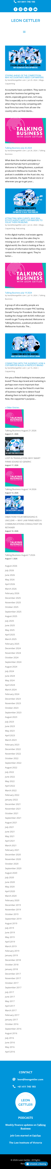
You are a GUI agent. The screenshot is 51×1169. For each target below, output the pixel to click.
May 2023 (10, 730)
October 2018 (11, 964)
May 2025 (10, 630)
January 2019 (11, 955)
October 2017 (11, 983)
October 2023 (11, 707)
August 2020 (11, 872)
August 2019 (11, 923)
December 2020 (13, 854)
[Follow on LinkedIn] (25, 9)
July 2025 (9, 620)
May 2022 (10, 781)
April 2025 (10, 634)
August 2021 (11, 822)
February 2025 (12, 643)
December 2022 (13, 749)
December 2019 (13, 905)
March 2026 (11, 588)
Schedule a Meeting (38, 1164)
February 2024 (12, 694)
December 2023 (13, 698)
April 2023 (10, 735)
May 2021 (10, 836)
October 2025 (11, 607)
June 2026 (10, 575)
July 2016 (9, 1038)
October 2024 (11, 657)
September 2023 (13, 712)
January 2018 (11, 969)
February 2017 (12, 1015)
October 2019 (11, 914)
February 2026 (12, 593)
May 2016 (10, 1047)
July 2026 (9, 570)
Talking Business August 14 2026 (20, 489)
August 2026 (11, 565)
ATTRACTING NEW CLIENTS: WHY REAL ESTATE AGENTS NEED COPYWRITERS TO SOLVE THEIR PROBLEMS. (23, 220)
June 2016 (10, 1042)
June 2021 (10, 831)
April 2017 (10, 1005)
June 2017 (10, 996)
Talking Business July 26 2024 (18, 148)
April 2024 (10, 685)
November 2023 (13, 703)
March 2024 (11, 689)
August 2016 (11, 1033)
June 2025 (10, 625)
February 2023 (12, 744)
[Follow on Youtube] (35, 9)
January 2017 (11, 1019)
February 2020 (12, 900)
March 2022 (11, 790)
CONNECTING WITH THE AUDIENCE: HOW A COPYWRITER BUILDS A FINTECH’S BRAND (25, 364)
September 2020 (13, 868)
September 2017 (13, 987)
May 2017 (10, 1001)
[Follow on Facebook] (16, 9)
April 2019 (10, 941)
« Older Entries (12, 407)
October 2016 (11, 1024)
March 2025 (11, 639)
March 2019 (11, 946)
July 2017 (9, 992)
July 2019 (9, 927)
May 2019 (10, 937)
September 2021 (13, 817)
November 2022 (13, 753)
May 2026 (10, 579)
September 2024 (13, 662)
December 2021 (13, 804)
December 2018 (13, 960)
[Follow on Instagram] (21, 9)
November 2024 (13, 653)
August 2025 (11, 616)
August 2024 (11, 666)
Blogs (41, 80)
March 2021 (11, 845)
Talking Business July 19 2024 (18, 292)
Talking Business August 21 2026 (20, 430)
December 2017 (13, 973)
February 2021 (12, 850)
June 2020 (10, 882)
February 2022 (12, 795)
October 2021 (11, 813)
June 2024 (10, 675)
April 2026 (10, 584)
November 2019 (13, 909)
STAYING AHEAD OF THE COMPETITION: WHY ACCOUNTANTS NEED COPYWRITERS (24, 76)
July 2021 (9, 827)
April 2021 (10, 840)
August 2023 (11, 717)
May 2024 (10, 680)
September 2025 (13, 611)
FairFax (36, 1135)
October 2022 (11, 758)
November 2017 (13, 978)
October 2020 (11, 863)
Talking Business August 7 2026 (20, 555)
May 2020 (10, 886)
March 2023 (11, 740)
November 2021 (13, 808)
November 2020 (13, 859)
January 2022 (11, 799)
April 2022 (10, 785)
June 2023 (10, 726)
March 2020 (11, 895)
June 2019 (10, 932)
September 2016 (13, 1028)
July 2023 (9, 721)
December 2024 (13, 648)
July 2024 (9, 671)
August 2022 (11, 767)
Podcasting (20, 228)
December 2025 (13, 598)
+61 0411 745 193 (26, 1)
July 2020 (9, 877)
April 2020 (10, 891)
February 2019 (12, 950)
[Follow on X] (30, 9)
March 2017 (11, 1010)
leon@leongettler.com (17, 80)
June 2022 (10, 776)
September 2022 (13, 762)
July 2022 (9, 772)
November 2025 (13, 602)
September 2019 (13, 918)
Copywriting (10, 83)
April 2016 (10, 1051)
